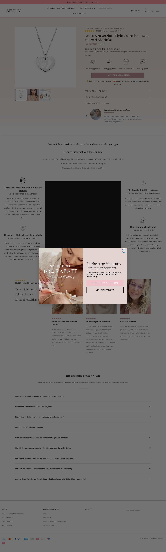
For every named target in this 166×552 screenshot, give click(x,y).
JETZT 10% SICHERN (105, 283)
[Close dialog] (124, 251)
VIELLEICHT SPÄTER (105, 290)
